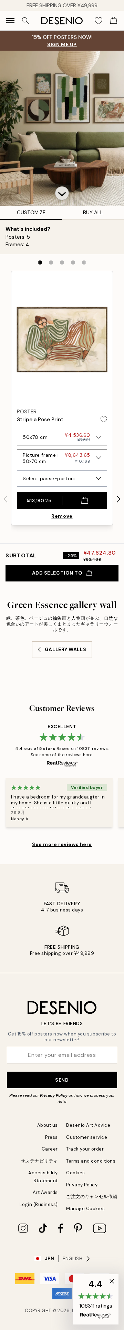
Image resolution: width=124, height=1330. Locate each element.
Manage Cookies (85, 1209)
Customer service (86, 1137)
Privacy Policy (54, 1095)
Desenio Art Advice (88, 1125)
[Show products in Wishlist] (98, 20)
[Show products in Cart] (113, 20)
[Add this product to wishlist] (104, 419)
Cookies (75, 1173)
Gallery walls (65, 649)
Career (50, 1149)
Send (62, 1080)
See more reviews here (62, 844)
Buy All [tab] (93, 212)
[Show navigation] (10, 20)
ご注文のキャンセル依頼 (91, 1196)
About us (47, 1125)
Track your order (85, 1149)
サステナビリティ (39, 1161)
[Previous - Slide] (5, 499)
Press (51, 1137)
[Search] (25, 20)
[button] (62, 193)
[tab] (39, 262)
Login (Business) (39, 1204)
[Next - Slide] (118, 499)
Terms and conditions (90, 1161)
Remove (61, 516)
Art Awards (45, 1192)
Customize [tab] (31, 212)
